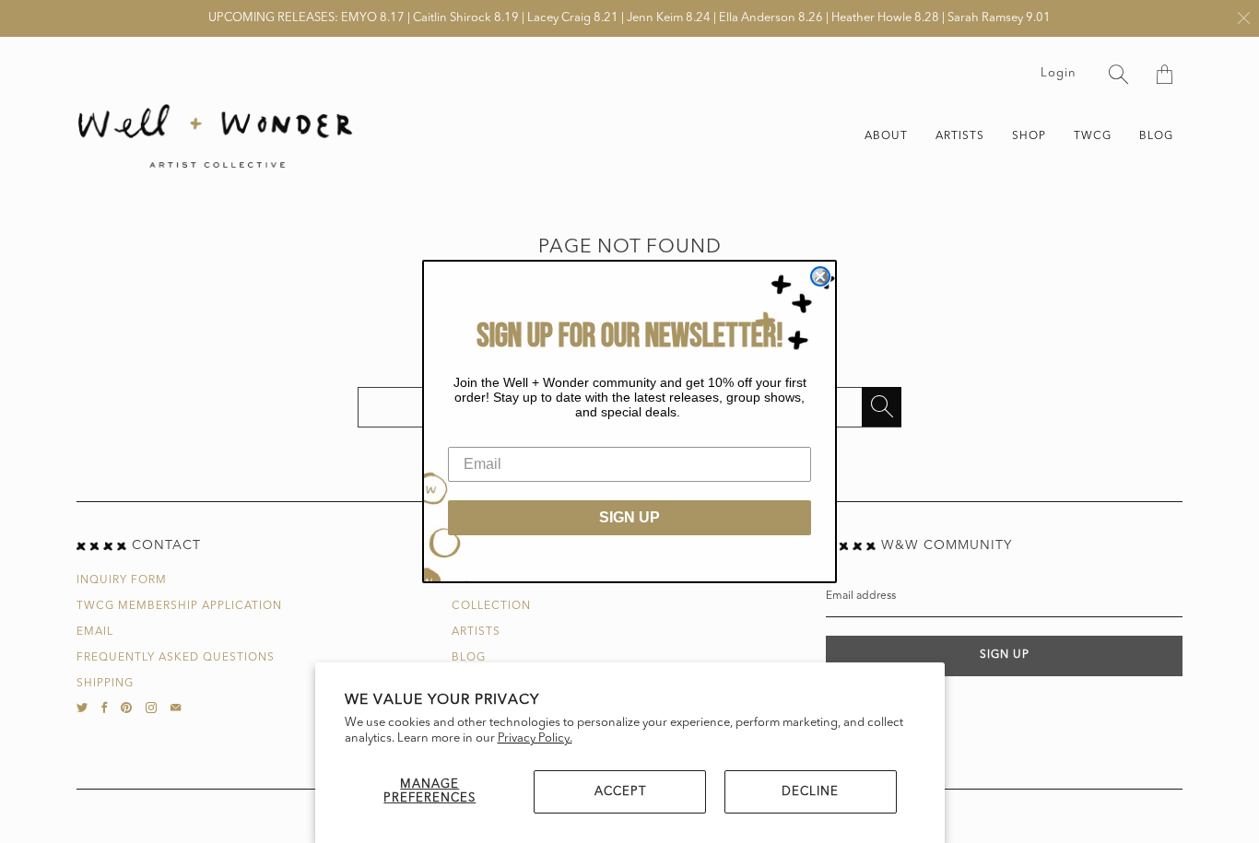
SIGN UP (629, 517)
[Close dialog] (820, 276)
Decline (810, 792)
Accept (620, 792)
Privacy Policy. (535, 738)
